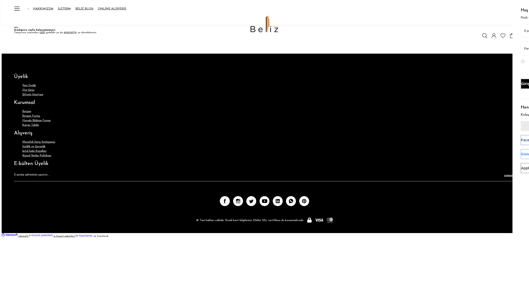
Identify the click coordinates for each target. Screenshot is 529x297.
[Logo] (264, 24)
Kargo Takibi (30, 125)
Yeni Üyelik (29, 85)
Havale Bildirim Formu (36, 120)
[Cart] (512, 36)
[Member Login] (494, 36)
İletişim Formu (31, 116)
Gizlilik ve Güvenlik (33, 146)
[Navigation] (17, 9)
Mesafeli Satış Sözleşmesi (38, 142)
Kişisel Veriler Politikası (36, 155)
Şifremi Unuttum (32, 94)
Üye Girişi (28, 90)
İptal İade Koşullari (34, 151)
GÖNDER (509, 175)
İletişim (26, 111)
